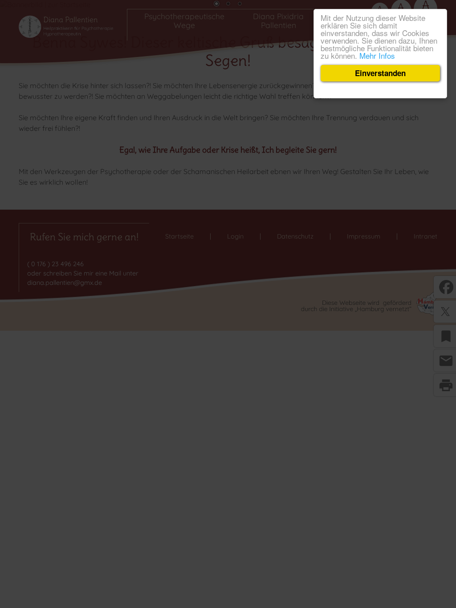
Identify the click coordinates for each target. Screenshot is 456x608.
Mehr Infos (377, 55)
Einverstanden (380, 73)
